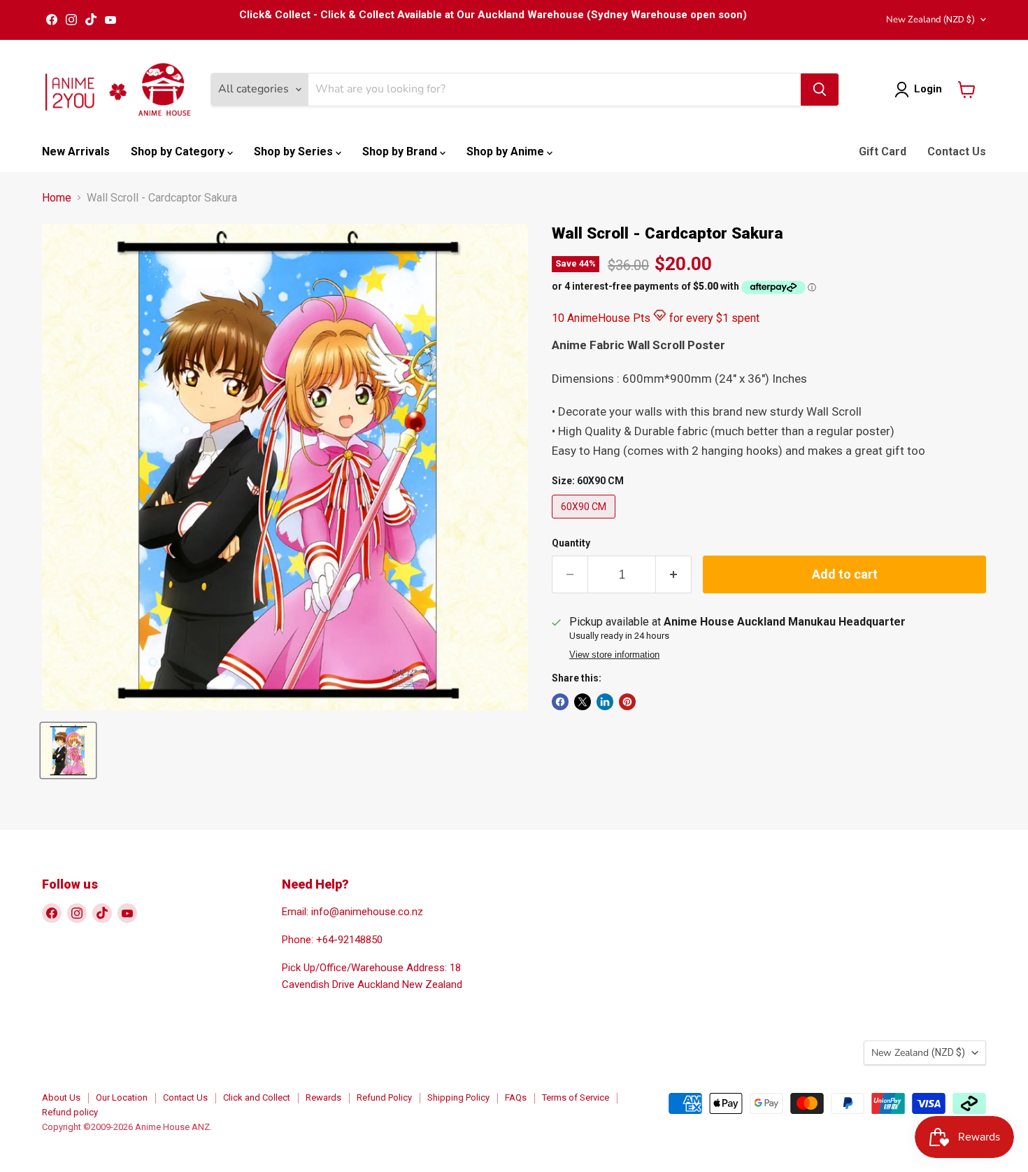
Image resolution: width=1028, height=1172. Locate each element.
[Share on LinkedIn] (605, 701)
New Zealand (930, 19)
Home (56, 198)
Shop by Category (179, 151)
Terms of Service (575, 1097)
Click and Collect (256, 1097)
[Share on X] (582, 701)
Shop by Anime (506, 151)
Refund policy (70, 1112)
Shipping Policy (458, 1097)
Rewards (323, 1097)
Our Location (122, 1097)
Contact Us (956, 151)
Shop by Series (295, 151)
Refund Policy (384, 1097)
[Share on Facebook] (560, 701)
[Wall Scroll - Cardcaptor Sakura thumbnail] (68, 750)
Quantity (571, 543)
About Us (61, 1097)
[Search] (819, 89)
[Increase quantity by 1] (674, 575)
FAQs (516, 1097)
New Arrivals (76, 151)
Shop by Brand (401, 151)
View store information (614, 655)
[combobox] (554, 89)
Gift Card (882, 151)
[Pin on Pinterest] (627, 701)
